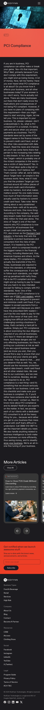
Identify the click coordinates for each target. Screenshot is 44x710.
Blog (5, 614)
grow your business (13, 443)
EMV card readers (24, 296)
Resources (8, 628)
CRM (6, 632)
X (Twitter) (8, 664)
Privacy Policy (9, 678)
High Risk (7, 600)
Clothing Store (10, 639)
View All (10, 468)
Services (7, 597)
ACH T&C (8, 686)
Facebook (8, 650)
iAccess (7, 636)
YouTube (7, 661)
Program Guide (10, 675)
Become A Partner (11, 622)
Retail (6, 593)
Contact (7, 618)
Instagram (8, 653)
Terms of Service (11, 682)
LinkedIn (7, 657)
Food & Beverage (11, 589)
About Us (7, 611)
